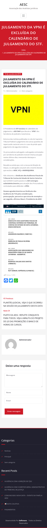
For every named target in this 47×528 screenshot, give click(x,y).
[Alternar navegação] (23, 15)
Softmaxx (23, 520)
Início (24, 50)
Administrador (11, 91)
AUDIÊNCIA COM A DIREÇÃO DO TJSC (18, 481)
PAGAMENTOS (10, 509)
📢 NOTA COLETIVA (12, 504)
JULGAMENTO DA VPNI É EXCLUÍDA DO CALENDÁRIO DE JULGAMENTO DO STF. (25, 54)
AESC (23, 4)
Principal (8, 456)
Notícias (8, 451)
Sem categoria (27, 91)
